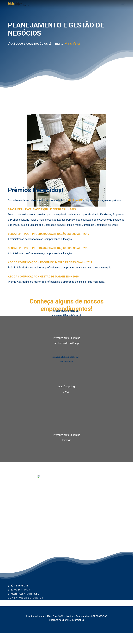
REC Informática (75, 620)
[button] (123, 3)
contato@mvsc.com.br (25, 597)
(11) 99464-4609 (19, 589)
